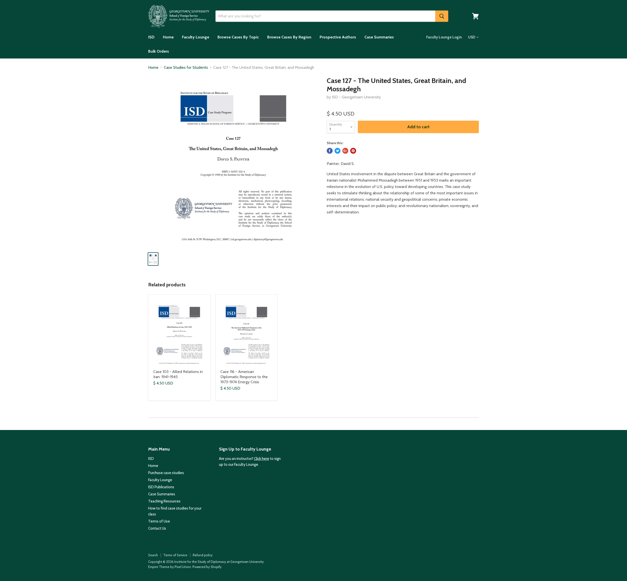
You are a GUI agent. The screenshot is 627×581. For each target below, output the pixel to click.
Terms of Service (175, 555)
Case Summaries (379, 37)
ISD (151, 37)
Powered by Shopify (207, 567)
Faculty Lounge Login (444, 37)
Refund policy (203, 555)
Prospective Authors (338, 37)
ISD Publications (161, 487)
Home (168, 37)
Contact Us (157, 528)
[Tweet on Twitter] (337, 151)
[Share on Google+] (345, 151)
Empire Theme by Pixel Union (169, 567)
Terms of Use (159, 521)
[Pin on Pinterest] (353, 151)
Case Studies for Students (186, 67)
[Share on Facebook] (330, 151)
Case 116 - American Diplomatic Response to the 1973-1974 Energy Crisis (244, 376)
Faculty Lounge (195, 37)
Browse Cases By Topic (238, 37)
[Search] (441, 16)
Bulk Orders (158, 51)
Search (153, 555)
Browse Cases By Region (289, 37)
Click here (261, 458)
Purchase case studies (166, 473)
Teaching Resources (164, 501)
